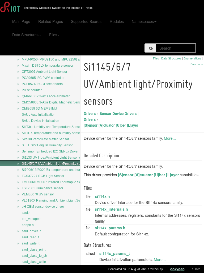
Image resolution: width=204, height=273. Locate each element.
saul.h (26, 213)
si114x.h (102, 196)
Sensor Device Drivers (118, 113)
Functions (196, 64)
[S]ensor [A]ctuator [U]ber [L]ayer (111, 125)
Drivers (90, 113)
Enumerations (192, 58)
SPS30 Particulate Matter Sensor (45, 139)
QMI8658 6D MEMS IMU (39, 108)
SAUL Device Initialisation (40, 121)
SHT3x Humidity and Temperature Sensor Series (57, 127)
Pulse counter (32, 90)
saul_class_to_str (34, 256)
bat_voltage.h (31, 219)
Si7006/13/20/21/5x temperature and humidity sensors (61, 170)
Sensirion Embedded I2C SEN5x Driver (50, 151)
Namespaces (143, 21)
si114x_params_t (114, 253)
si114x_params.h (110, 227)
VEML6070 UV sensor (38, 194)
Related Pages (50, 21)
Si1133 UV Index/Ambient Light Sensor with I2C (56, 157)
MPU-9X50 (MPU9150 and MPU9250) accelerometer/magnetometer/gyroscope (79, 59)
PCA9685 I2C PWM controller (43, 78)
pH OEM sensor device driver (43, 206)
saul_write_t (30, 243)
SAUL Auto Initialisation (39, 115)
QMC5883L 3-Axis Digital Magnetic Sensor (53, 102)
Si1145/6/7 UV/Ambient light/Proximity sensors (55, 164)
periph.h (28, 225)
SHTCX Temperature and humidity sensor (52, 133)
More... (170, 138)
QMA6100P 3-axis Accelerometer (46, 96)
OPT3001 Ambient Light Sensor (44, 72)
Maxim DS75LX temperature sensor (47, 65)
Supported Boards (86, 21)
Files (53, 34)
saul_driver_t (31, 231)
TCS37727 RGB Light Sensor (43, 176)
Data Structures (25, 34)
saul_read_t (30, 237)
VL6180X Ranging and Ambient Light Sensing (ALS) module (65, 200)
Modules (116, 21)
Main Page (21, 21)
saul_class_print (33, 249)
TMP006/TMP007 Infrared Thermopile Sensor (54, 182)
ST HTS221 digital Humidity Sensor (47, 145)
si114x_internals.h (111, 209)
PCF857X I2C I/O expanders (42, 84)
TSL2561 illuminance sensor (42, 188)
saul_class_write (34, 262)
